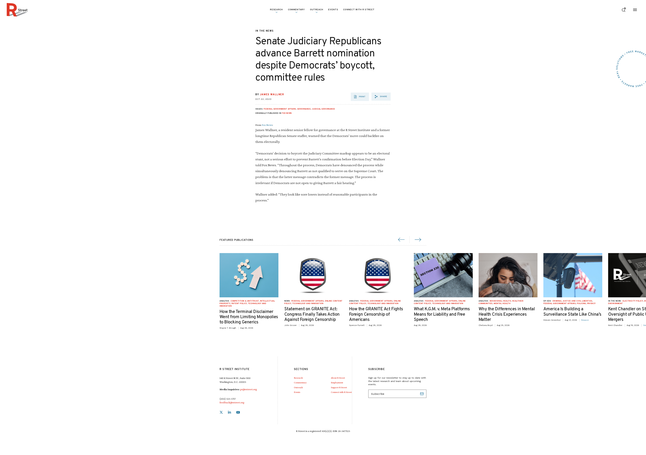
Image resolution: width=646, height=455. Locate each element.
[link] (221, 412)
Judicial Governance (323, 109)
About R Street (338, 377)
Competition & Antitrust (245, 301)
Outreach (316, 9)
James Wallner (272, 94)
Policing (581, 303)
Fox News (287, 113)
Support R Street (339, 387)
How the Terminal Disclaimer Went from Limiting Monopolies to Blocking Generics (249, 317)
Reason (585, 320)
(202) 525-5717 (228, 398)
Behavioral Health (500, 301)
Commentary (300, 382)
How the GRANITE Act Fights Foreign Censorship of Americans (376, 314)
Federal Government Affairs (280, 109)
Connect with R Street (358, 9)
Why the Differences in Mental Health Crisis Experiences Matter (507, 314)
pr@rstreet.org (248, 389)
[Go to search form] (624, 10)
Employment (337, 382)
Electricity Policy (633, 301)
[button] (381, 97)
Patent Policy (239, 303)
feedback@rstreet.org (232, 402)
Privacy (591, 303)
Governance (304, 109)
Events (333, 9)
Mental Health (502, 303)
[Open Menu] (635, 10)
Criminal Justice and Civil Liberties (572, 301)
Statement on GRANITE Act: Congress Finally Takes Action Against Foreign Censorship (312, 314)
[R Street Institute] (17, 9)
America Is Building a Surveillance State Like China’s (572, 311)
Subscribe (422, 394)
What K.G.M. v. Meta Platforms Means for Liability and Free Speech (442, 314)
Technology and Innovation (307, 303)
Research (298, 377)
